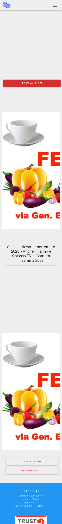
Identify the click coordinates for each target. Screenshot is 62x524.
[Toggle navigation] (55, 5)
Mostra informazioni (32, 470)
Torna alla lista (33, 83)
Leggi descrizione (32, 461)
